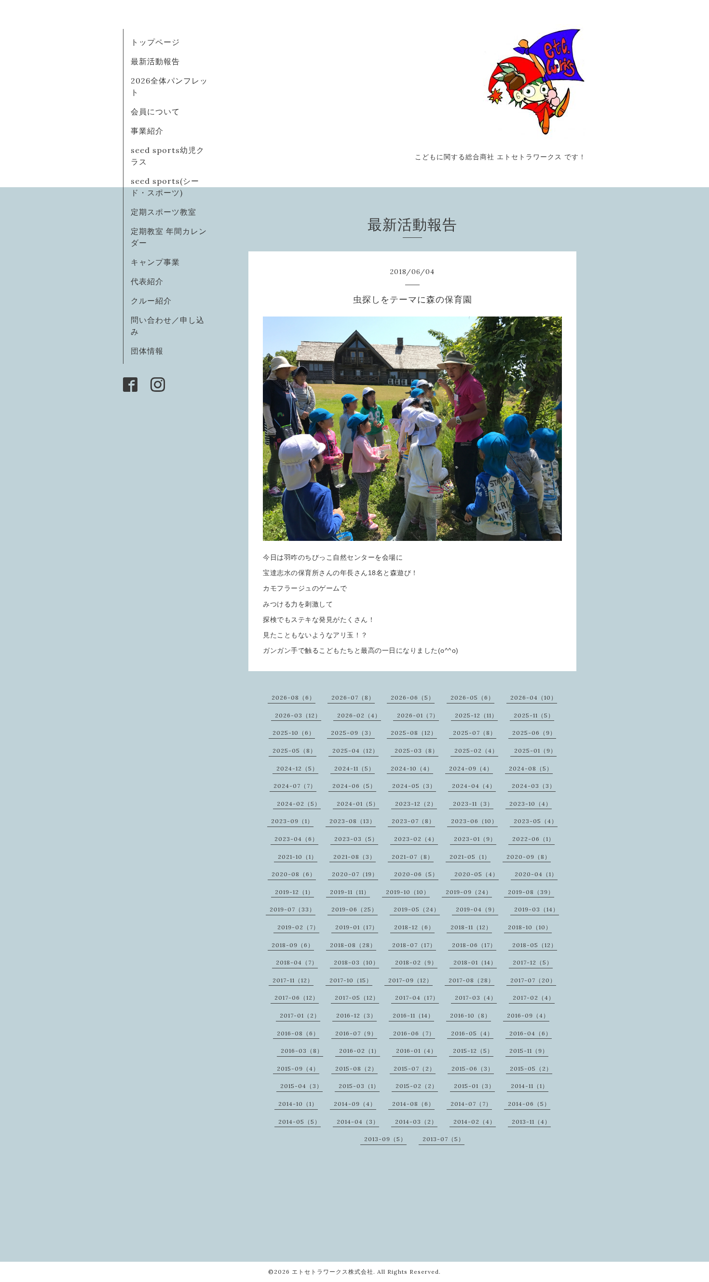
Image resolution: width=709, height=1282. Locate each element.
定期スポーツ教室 (163, 212)
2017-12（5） (533, 962)
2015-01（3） (474, 1085)
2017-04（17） (417, 997)
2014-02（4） (474, 1121)
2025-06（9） (534, 732)
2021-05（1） (470, 856)
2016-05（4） (472, 1033)
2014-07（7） (471, 1103)
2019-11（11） (350, 892)
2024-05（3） (414, 785)
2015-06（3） (472, 1068)
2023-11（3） (473, 803)
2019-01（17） (356, 927)
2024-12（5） (297, 768)
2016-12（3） (356, 1015)
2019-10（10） (408, 892)
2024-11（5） (354, 768)
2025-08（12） (414, 732)
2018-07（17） (414, 945)
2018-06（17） (474, 945)
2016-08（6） (298, 1033)
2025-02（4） (476, 750)
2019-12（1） (294, 892)
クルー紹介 (151, 300)
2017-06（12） (296, 997)
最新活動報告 (155, 61)
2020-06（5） (416, 874)
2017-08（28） (471, 980)
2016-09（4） (528, 1015)
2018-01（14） (475, 962)
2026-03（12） (298, 715)
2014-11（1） (529, 1085)
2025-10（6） (294, 732)
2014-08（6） (413, 1103)
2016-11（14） (413, 1015)
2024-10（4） (412, 768)
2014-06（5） (529, 1103)
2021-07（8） (413, 856)
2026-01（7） (418, 715)
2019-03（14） (536, 909)
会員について (155, 111)
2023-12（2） (416, 803)
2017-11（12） (293, 980)
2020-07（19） (355, 874)
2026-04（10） (533, 697)
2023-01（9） (475, 838)
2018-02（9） (416, 962)
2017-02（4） (534, 997)
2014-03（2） (416, 1121)
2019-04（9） (477, 909)
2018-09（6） (293, 945)
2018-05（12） (534, 945)
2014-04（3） (358, 1121)
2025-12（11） (476, 715)
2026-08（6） (293, 697)
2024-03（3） (534, 785)
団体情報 (147, 351)
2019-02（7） (298, 927)
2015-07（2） (415, 1068)
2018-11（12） (471, 927)
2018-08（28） (353, 945)
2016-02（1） (359, 1050)
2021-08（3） (354, 856)
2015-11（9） (528, 1050)
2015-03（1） (359, 1085)
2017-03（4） (476, 997)
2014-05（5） (299, 1121)
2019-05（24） (417, 909)
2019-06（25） (354, 909)
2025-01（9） (535, 750)
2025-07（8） (474, 732)
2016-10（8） (470, 1015)
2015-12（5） (473, 1050)
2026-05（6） (472, 697)
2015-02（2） (416, 1085)
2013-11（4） (531, 1121)
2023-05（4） (536, 821)
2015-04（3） (301, 1085)
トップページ (155, 42)
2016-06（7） (414, 1033)
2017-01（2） (300, 1015)
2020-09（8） (528, 856)
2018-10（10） (530, 927)
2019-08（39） (531, 892)
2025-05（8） (294, 750)
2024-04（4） (474, 785)
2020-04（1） (536, 874)
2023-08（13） (352, 821)
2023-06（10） (474, 821)
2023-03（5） (356, 838)
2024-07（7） (294, 785)
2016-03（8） (302, 1050)
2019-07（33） (292, 909)
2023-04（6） (296, 838)
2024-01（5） (358, 803)
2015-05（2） (531, 1068)
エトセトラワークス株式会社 (332, 1271)
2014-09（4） (355, 1103)
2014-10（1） (298, 1103)
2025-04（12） (355, 750)
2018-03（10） (356, 962)
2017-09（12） (410, 980)
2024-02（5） (299, 803)
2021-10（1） (297, 856)
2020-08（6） (294, 874)
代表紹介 (147, 281)
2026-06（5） (413, 697)
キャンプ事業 (155, 262)
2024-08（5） (531, 768)
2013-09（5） (385, 1139)
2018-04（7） (297, 962)
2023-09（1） (292, 821)
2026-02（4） (359, 715)
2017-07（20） (533, 980)
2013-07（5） (443, 1139)
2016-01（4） (416, 1050)
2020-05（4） (476, 874)
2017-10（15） (350, 980)
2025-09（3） (353, 732)
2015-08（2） (356, 1068)
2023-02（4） (416, 838)
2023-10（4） (530, 803)
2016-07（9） (356, 1033)
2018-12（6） (414, 927)
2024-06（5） (354, 785)
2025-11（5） (534, 715)
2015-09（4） (298, 1068)
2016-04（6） (530, 1033)
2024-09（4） (471, 768)
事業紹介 (147, 131)
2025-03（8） (416, 750)
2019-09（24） (469, 892)
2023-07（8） (413, 821)
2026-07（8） (353, 697)
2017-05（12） (357, 997)
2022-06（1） (533, 838)
